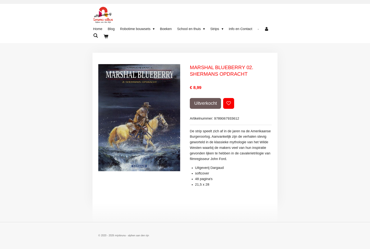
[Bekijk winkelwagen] (106, 36)
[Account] (267, 29)
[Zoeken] (95, 36)
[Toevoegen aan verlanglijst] (228, 103)
